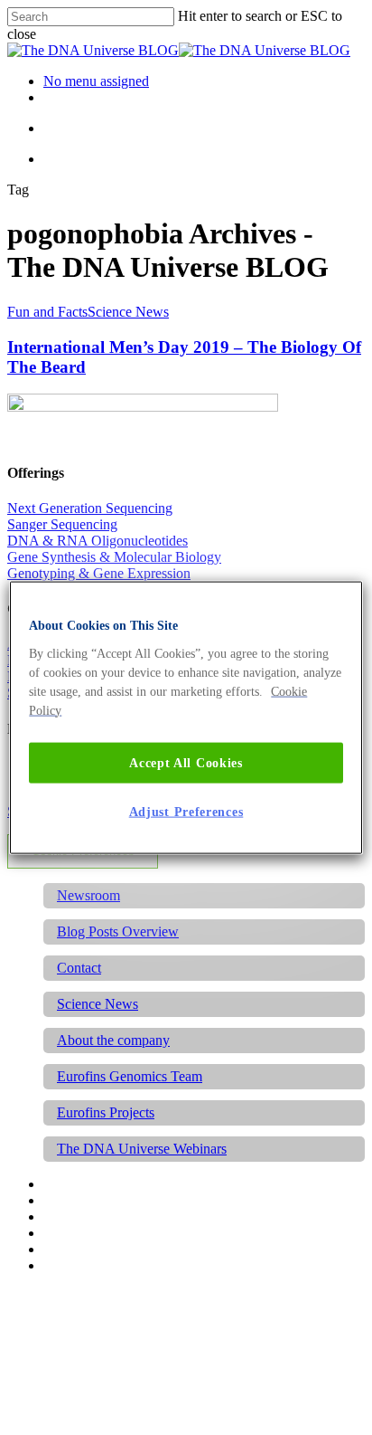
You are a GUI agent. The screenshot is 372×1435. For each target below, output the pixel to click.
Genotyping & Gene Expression (99, 573)
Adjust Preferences (186, 812)
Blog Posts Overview (118, 931)
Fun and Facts (47, 311)
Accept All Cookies (186, 762)
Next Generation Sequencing (89, 508)
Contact (79, 967)
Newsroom (88, 895)
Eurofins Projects (105, 1112)
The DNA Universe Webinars (142, 1148)
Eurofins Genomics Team (129, 1076)
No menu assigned (96, 81)
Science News (128, 311)
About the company (113, 1040)
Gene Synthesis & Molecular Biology (114, 557)
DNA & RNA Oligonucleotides (97, 540)
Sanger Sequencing (62, 524)
